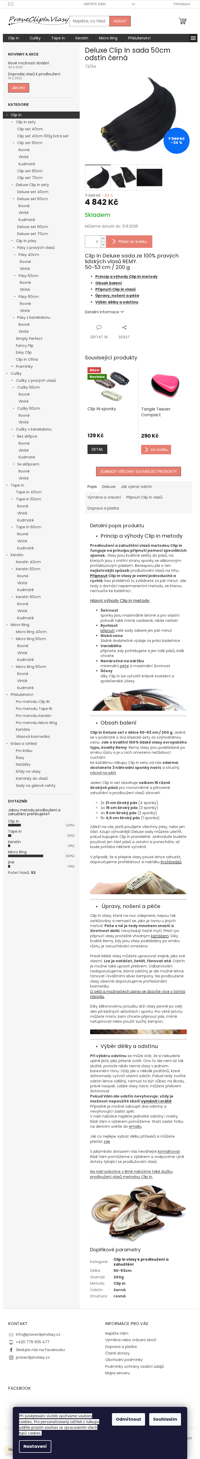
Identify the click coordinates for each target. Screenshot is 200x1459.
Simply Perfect (29, 338)
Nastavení (35, 1446)
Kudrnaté (26, 164)
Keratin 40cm (28, 562)
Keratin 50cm (28, 569)
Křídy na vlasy (28, 771)
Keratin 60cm (28, 596)
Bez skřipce (27, 436)
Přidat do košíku (132, 241)
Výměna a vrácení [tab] (104, 497)
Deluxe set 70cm (32, 233)
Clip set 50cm (29, 142)
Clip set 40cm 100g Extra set (43, 136)
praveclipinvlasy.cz (33, 1357)
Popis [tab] (92, 486)
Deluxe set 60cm (32, 226)
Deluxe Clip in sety (32, 184)
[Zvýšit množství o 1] (103, 239)
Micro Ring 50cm (31, 638)
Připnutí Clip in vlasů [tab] (144, 497)
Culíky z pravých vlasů (36, 380)
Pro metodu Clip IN (32, 701)
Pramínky (24, 366)
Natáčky (23, 764)
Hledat (120, 21)
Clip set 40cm (30, 129)
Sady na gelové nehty (35, 785)
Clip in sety (26, 122)
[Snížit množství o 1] (103, 245)
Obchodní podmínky (124, 1359)
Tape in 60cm (28, 527)
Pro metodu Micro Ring (36, 722)
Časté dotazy (117, 1353)
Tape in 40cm (29, 492)
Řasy (20, 757)
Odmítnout (128, 1419)
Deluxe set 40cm (32, 191)
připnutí (108, 630)
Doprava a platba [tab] (103, 508)
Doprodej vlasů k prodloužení (34, 74)
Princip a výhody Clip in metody (126, 276)
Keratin (17, 554)
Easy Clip (24, 352)
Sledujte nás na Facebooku (40, 1349)
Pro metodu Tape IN (34, 708)
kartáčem (160, 936)
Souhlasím (165, 1419)
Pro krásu (24, 750)
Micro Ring (20, 624)
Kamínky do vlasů (32, 778)
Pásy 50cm (28, 275)
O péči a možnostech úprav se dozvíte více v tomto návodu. (137, 994)
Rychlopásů (171, 862)
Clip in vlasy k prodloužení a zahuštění (141, 1262)
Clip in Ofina (27, 359)
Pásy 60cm (28, 296)
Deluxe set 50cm (32, 198)
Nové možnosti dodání (28, 63)
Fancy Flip (25, 345)
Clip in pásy (26, 240)
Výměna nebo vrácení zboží (130, 1339)
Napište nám (94, 4)
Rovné (24, 149)
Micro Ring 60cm (31, 666)
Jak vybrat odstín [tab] (136, 486)
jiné (11, 862)
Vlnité (23, 157)
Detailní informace (102, 312)
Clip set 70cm (30, 177)
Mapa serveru (117, 1373)
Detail (97, 449)
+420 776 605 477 (32, 1342)
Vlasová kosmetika (33, 736)
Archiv (18, 87)
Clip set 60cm (30, 171)
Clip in (16, 115)
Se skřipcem (28, 464)
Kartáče (23, 729)
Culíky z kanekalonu (34, 429)
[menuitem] (13, 38)
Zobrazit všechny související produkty (138, 471)
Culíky (16, 373)
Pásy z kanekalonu (33, 317)
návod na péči (103, 772)
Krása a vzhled (24, 743)
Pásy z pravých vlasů (36, 247)
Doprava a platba (121, 1346)
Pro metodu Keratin (33, 715)
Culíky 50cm (28, 387)
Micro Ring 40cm (31, 631)
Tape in (17, 485)
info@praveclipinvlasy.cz (38, 1334)
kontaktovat (169, 1151)
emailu (135, 1126)
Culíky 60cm (28, 408)
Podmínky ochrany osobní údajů (134, 1366)
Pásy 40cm (28, 254)
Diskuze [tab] (109, 486)
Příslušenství (22, 694)
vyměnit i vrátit (156, 1101)
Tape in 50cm (28, 499)
